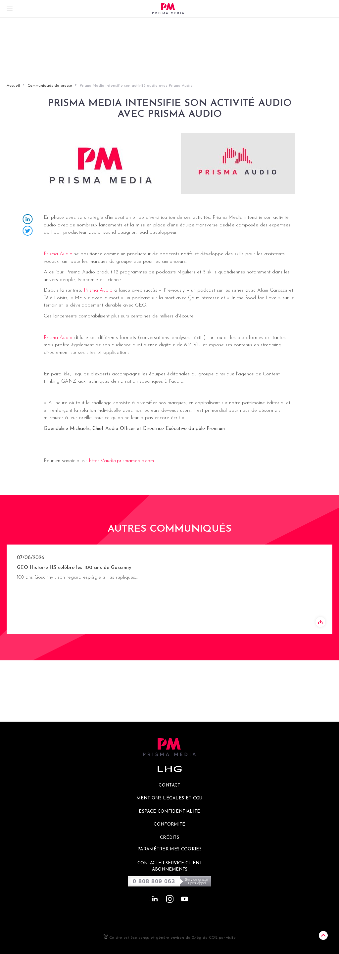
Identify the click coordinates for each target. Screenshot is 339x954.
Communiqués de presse (49, 86)
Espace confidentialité (169, 811)
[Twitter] (28, 231)
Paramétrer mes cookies (169, 849)
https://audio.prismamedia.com (121, 460)
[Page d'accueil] (168, 8)
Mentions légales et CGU (169, 798)
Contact (169, 785)
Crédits (169, 837)
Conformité (169, 824)
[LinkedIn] (28, 220)
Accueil (13, 86)
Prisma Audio (58, 254)
